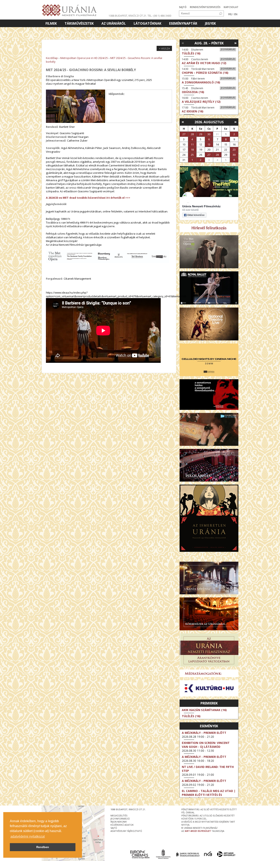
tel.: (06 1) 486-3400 (159, 15)
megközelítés (118, 815)
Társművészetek (79, 23)
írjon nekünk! (118, 821)
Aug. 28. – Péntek (209, 43)
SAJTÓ (183, 7)
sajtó (113, 827)
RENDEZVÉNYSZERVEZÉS (205, 7)
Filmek (51, 23)
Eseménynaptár (183, 23)
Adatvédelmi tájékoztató (126, 830)
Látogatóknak (147, 23)
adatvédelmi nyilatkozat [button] (27, 836)
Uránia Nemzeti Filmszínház (201, 206)
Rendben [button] (42, 847)
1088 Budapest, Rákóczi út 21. (128, 15)
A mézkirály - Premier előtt (204, 733)
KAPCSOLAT (231, 7)
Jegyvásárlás (228, 49)
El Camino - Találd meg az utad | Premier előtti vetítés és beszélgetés (209, 795)
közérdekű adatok (122, 824)
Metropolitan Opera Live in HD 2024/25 (84, 58)
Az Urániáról (113, 23)
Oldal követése (196, 215)
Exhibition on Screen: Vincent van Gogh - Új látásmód (206, 745)
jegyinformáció (120, 818)
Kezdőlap (52, 58)
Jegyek (210, 23)
